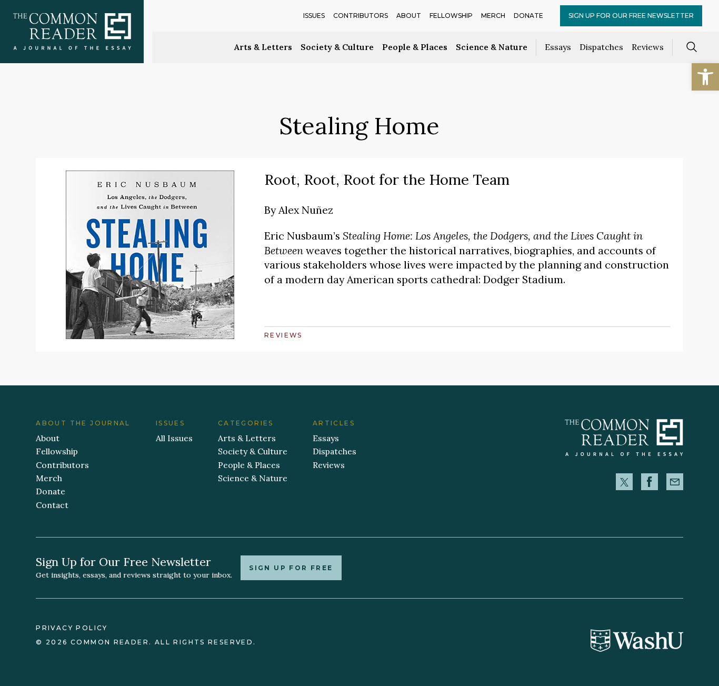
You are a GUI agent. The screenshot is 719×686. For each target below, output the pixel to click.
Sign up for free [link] (291, 568)
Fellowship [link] (451, 15)
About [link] (408, 15)
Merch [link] (493, 15)
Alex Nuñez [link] (305, 209)
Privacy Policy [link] (71, 628)
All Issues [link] (174, 438)
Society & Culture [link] (337, 47)
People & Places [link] (414, 47)
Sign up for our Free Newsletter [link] (631, 15)
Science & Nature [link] (491, 47)
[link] (705, 77)
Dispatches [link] (601, 47)
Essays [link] (558, 47)
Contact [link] (52, 505)
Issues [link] (314, 15)
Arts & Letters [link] (263, 47)
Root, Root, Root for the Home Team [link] (387, 179)
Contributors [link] (360, 15)
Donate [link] (528, 15)
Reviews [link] (648, 47)
